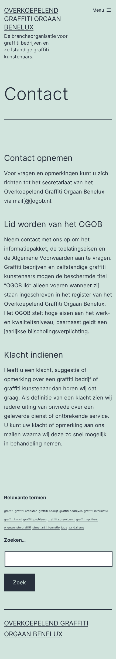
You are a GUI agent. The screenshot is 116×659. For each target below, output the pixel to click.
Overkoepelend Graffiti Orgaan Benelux (32, 18)
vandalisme (76, 527)
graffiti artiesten (26, 511)
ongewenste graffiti (17, 527)
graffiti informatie (96, 511)
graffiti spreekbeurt (61, 519)
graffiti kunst (13, 519)
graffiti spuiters (87, 519)
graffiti (8, 511)
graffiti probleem (34, 519)
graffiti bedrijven (71, 511)
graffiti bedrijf (48, 511)
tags (64, 527)
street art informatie (46, 527)
